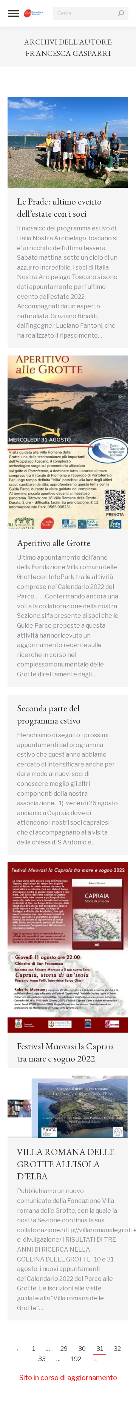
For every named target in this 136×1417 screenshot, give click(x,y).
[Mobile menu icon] (14, 13)
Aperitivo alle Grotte (53, 543)
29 (64, 1348)
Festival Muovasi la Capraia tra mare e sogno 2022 (65, 1052)
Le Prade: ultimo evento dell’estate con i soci (59, 207)
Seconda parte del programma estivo (48, 714)
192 (76, 1359)
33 (42, 1359)
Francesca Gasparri (68, 53)
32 (117, 1348)
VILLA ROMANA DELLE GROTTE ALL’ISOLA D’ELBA (65, 1164)
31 (99, 1348)
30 (82, 1348)
